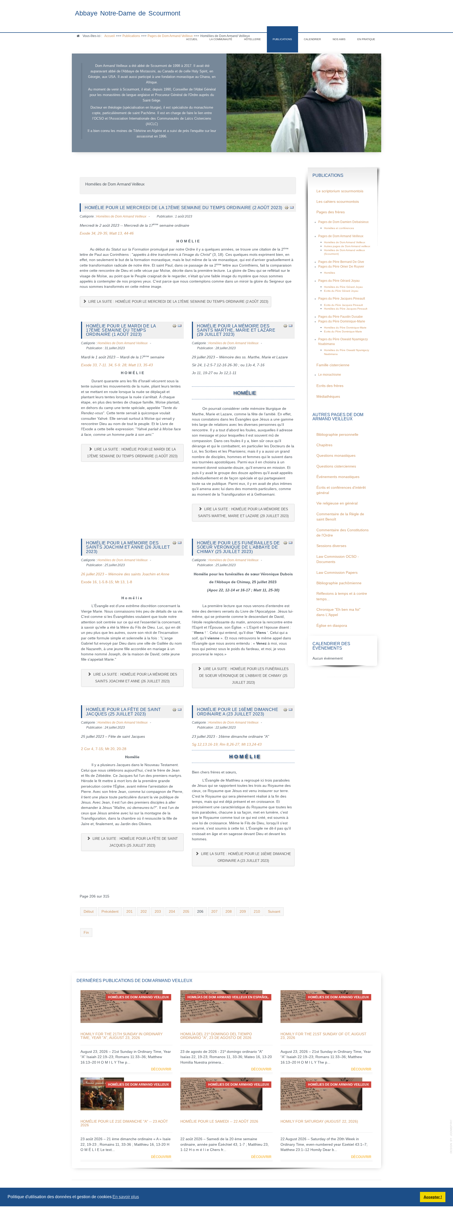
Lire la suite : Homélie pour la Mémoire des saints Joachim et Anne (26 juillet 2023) (134, 677)
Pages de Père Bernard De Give (341, 261)
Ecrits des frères (329, 386)
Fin (86, 933)
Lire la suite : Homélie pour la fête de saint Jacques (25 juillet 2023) (134, 842)
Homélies (329, 272)
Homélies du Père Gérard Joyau (343, 286)
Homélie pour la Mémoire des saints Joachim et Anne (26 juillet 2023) (128, 547)
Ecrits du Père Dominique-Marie (343, 331)
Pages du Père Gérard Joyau (339, 280)
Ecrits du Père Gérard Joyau (341, 290)
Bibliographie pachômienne (339, 583)
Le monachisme (329, 374)
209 (243, 912)
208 (228, 912)
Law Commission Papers (337, 573)
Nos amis (339, 39)
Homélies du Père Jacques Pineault (345, 308)
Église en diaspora (331, 626)
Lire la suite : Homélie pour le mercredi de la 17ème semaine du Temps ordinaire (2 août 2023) (177, 302)
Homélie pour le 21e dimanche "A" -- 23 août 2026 (124, 1123)
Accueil (192, 39)
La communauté (220, 39)
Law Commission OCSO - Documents (337, 559)
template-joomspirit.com (451, 1136)
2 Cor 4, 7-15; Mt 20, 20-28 (103, 749)
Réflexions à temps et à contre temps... (341, 596)
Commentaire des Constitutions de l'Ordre (342, 532)
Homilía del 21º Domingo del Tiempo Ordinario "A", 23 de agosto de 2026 (216, 1036)
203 (158, 912)
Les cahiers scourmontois (337, 202)
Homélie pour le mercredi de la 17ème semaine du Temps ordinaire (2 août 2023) (183, 207)
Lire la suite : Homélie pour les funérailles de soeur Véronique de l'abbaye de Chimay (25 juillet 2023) (244, 675)
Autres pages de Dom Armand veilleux (347, 246)
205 (186, 912)
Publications (282, 39)
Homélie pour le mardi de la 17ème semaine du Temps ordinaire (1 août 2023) (121, 330)
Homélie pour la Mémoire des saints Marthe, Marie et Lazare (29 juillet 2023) (236, 330)
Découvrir (161, 1069)
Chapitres (324, 445)
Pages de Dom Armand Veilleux (340, 236)
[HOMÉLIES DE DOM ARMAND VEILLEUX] (121, 1006)
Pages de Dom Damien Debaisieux (343, 222)
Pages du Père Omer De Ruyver (341, 266)
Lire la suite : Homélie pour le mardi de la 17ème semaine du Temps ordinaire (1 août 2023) (132, 452)
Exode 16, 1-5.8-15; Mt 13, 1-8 (106, 582)
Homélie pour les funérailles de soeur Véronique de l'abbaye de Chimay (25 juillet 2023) (238, 547)
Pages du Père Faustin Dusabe (340, 316)
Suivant (274, 912)
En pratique (366, 39)
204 (172, 912)
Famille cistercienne (332, 365)
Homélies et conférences (339, 228)
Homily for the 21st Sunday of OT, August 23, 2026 (323, 1036)
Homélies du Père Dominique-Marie (345, 327)
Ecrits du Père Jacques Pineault (343, 305)
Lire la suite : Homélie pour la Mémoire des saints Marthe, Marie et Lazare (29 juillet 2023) (243, 512)
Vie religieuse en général (337, 503)
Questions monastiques (335, 456)
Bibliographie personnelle (337, 435)
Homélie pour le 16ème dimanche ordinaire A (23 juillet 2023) (237, 711)
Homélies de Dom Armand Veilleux (121, 216)
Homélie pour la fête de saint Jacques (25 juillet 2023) (123, 711)
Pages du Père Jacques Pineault (341, 298)
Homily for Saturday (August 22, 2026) (319, 1121)
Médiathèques (328, 397)
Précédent (109, 912)
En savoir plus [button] (125, 1197)
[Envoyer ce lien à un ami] (292, 207)
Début (89, 912)
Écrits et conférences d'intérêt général (341, 490)
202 (144, 912)
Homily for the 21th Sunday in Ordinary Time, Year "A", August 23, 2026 (121, 1036)
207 (214, 912)
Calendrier (312, 39)
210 (257, 912)
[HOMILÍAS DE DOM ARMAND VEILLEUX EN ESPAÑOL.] (221, 1006)
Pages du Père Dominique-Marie (341, 321)
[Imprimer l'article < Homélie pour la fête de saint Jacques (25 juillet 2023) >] (174, 709)
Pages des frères (330, 212)
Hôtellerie (252, 39)
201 (129, 912)
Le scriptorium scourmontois (339, 191)
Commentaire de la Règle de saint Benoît (340, 516)
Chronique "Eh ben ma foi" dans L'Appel (338, 612)
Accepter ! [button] (433, 1197)
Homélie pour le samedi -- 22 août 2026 (219, 1121)
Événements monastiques (337, 477)
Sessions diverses (331, 546)
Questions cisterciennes (336, 466)
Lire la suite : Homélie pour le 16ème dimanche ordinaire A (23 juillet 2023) (245, 857)
